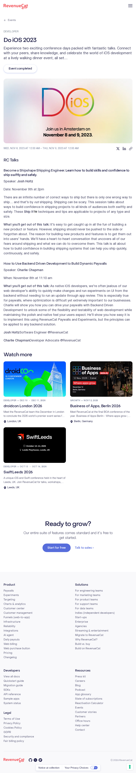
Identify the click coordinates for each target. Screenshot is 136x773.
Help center (82, 725)
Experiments (11, 595)
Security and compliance (19, 736)
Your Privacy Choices (76, 767)
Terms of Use (12, 719)
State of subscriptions (88, 698)
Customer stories (86, 712)
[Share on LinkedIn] (124, 148)
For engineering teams (89, 590)
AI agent (9, 635)
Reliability (9, 626)
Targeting (9, 599)
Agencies (81, 626)
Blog (78, 685)
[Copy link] (130, 148)
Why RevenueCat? (86, 639)
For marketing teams (87, 595)
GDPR (7, 732)
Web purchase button (17, 648)
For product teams (86, 599)
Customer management (18, 613)
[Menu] (130, 5)
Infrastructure (12, 622)
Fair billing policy (14, 741)
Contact (80, 730)
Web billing (10, 644)
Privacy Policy (12, 723)
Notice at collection (49, 767)
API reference (12, 694)
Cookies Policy (13, 727)
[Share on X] (118, 148)
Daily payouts (12, 639)
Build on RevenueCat (87, 648)
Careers (80, 681)
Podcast (80, 690)
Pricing (8, 653)
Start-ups (81, 617)
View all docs (12, 676)
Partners (80, 716)
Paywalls (9, 590)
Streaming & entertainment (91, 630)
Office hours (82, 721)
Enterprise (81, 622)
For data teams (84, 608)
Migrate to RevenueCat (89, 635)
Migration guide (13, 685)
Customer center (14, 608)
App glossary (83, 694)
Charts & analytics (15, 604)
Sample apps (11, 698)
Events (12, 20)
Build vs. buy (82, 644)
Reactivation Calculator (89, 703)
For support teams (86, 604)
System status (12, 703)
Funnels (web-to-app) (17, 617)
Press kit (80, 676)
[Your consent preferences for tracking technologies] (129, 766)
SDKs (7, 690)
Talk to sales (83, 548)
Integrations (11, 630)
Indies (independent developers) (95, 613)
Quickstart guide (14, 681)
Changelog (10, 657)
